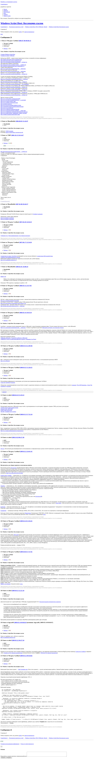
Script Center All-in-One (6, 410)
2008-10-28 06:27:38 (18, 437)
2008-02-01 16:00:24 (22, 266)
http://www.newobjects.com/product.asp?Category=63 (13, 303)
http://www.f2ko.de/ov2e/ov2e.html (14, 473)
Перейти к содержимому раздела (9, 1)
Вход (5, 13)
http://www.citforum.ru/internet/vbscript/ (10, 109)
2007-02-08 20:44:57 (22, 204)
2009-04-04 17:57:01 (26, 552)
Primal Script (28, 513)
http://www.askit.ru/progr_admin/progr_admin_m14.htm (14, 113)
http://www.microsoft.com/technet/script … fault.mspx (13, 68)
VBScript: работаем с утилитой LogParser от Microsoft (14, 338)
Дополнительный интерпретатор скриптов (50, 601)
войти (20, 31)
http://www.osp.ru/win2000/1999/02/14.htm (11, 105)
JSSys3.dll (16, 534)
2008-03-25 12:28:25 (26, 367)
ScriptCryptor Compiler (6, 475)
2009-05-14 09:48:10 (20, 622)
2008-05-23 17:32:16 (26, 414)
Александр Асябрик (80, 651)
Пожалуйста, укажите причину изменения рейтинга (14, 756)
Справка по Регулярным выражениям (12, 652)
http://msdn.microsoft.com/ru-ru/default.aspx (11, 60)
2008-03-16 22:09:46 (26, 346)
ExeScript (3, 506)
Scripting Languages (38, 214)
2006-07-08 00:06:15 (25, 40)
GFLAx (2, 448)
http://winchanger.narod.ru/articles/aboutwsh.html (12, 106)
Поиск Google (7, 15)
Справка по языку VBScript (7, 55)
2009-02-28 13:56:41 (26, 521)
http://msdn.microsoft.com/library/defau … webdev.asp (13, 64)
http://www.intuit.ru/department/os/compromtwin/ (12, 430)
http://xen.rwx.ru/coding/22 (7, 108)
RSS (2, 34)
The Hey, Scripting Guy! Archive (8, 411)
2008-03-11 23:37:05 (25, 285)
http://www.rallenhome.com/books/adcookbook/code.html (14, 112)
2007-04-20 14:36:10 (25, 222)
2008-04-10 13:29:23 (18, 395)
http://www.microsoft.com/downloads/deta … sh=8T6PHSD (15, 84)
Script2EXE (3, 510)
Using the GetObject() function (8, 382)
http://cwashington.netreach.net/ (8, 637)
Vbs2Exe (3, 486)
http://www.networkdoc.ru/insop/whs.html (10, 98)
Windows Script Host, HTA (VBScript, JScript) (36, 26)
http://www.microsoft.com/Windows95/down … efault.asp (14, 79)
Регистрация (7, 12)
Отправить (9, 757)
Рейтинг (6, 48)
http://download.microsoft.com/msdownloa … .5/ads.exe (14, 81)
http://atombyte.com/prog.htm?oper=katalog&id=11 (12, 66)
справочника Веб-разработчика (45, 256)
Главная (5, 14)
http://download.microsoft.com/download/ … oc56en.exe (14, 151)
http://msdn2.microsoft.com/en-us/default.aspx (11, 59)
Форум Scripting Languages (7, 217)
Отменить (3, 757)
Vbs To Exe (13, 467)
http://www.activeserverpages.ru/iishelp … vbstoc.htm (13, 110)
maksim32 (4, 391)
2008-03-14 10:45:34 (25, 312)
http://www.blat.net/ (5, 361)
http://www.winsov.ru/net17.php (8, 101)
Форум (5, 9)
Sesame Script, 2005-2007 (7, 409)
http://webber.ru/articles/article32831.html (10, 114)
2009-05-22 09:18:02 (26, 656)
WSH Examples (9, 131)
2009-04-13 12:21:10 (18, 590)
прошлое (74, 385)
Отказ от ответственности (27, 744)
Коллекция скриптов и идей (16, 26)
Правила (6, 10)
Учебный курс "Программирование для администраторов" (15, 235)
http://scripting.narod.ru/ (6, 104)
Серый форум (4, 4)
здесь (44, 514)
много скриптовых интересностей (14, 132)
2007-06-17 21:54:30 (25, 242)
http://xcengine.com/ (23, 669)
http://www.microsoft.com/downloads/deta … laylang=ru (14, 62)
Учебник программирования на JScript (10, 257)
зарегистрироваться (29, 31)
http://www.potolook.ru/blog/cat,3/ (9, 260)
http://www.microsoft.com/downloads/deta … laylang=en (14, 74)
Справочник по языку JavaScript (9, 256)
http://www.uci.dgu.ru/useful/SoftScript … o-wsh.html (13, 100)
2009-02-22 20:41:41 (26, 451)
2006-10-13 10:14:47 (17, 135)
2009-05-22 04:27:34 (18, 640)
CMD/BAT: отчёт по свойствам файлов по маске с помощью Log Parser (18, 339)
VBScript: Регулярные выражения (48, 652)
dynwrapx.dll (38, 496)
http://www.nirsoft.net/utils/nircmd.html (10, 300)
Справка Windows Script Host (8, 54)
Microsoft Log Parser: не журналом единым (53, 327)
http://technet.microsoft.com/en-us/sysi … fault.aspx (13, 306)
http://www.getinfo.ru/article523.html (9, 102)
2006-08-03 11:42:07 (22, 121)
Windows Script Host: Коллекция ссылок (22, 23)
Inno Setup (58, 503)
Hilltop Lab (3, 276)
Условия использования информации (10, 744)
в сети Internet (6, 584)
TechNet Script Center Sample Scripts (9, 407)
